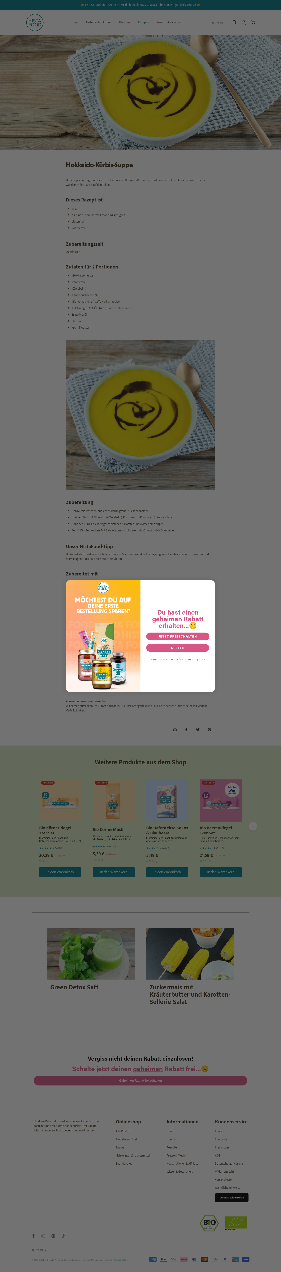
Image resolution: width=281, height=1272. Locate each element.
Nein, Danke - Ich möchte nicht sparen (177, 659)
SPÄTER (178, 648)
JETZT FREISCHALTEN (178, 636)
